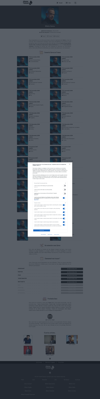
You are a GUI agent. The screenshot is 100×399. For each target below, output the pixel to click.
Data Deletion (43, 234)
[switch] (64, 185)
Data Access (50, 234)
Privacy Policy (56, 234)
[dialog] (50, 199)
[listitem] (50, 183)
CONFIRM (42, 230)
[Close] (70, 164)
